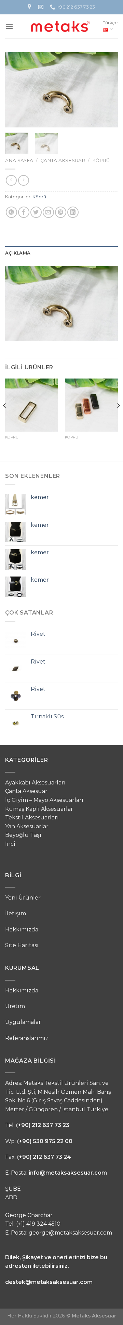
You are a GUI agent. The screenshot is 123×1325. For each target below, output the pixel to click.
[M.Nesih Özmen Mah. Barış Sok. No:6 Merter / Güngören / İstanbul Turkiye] (30, 7)
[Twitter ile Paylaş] (36, 212)
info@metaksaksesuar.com (68, 1172)
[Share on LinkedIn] (73, 212)
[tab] (61, 253)
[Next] (107, 89)
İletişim (15, 913)
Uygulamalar (23, 1022)
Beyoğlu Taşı (23, 835)
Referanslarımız (27, 1038)
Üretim (15, 1006)
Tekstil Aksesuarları (32, 817)
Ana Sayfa (19, 160)
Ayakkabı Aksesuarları (35, 782)
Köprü (101, 160)
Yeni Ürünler (23, 897)
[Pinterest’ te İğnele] (60, 212)
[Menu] (9, 26)
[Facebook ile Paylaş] (23, 212)
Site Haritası (22, 945)
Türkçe (110, 22)
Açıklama (17, 253)
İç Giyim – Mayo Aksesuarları (44, 800)
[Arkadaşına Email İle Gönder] (48, 212)
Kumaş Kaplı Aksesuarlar (39, 809)
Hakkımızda (21, 929)
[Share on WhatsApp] (11, 212)
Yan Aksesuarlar (27, 826)
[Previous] (16, 89)
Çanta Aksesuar (62, 160)
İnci (10, 844)
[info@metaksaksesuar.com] (41, 7)
